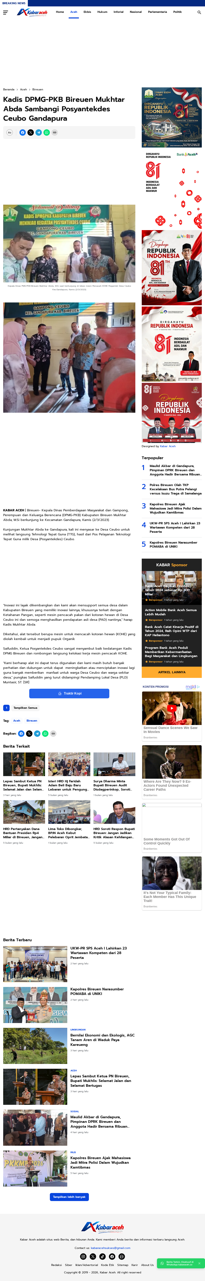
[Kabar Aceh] (32, 12)
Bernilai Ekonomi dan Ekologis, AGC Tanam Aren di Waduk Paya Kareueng (102, 1040)
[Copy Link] (54, 132)
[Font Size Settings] (9, 132)
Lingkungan (77, 1029)
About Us (147, 1265)
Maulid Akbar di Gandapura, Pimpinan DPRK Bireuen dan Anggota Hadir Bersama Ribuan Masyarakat (98, 1122)
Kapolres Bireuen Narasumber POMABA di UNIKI (97, 991)
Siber (68, 1265)
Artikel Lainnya (172, 672)
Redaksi (56, 1265)
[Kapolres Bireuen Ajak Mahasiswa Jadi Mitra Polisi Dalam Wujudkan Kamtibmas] (35, 1169)
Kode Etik (107, 1265)
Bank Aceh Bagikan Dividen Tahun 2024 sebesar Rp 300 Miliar (167, 590)
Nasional (136, 12)
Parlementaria (157, 12)
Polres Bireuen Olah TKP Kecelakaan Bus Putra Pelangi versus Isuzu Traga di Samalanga (176, 489)
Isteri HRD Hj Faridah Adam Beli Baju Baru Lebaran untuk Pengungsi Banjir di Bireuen (68, 785)
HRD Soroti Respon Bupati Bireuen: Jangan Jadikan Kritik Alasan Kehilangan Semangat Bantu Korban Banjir (114, 833)
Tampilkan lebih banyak (69, 1197)
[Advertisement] (102, 53)
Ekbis (87, 12)
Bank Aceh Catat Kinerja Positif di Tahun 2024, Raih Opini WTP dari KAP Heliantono (171, 631)
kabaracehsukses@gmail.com (110, 1248)
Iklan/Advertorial (86, 1265)
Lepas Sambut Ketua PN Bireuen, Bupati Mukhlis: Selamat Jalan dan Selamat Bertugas (24, 785)
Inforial (119, 12)
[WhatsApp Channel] (122, 1256)
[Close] (199, 1263)
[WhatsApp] (46, 132)
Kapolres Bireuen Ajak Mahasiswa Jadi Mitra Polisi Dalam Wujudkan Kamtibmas (100, 1163)
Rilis (73, 1152)
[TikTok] (102, 1256)
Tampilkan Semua (25, 708)
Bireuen (32, 721)
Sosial (74, 1111)
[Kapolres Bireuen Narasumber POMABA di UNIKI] (35, 1005)
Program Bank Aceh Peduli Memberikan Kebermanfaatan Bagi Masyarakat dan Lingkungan (171, 652)
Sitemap (122, 1265)
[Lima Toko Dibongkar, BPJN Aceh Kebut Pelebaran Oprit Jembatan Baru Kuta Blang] (69, 812)
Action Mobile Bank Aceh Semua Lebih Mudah (171, 612)
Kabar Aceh (168, 446)
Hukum (102, 12)
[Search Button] (199, 12)
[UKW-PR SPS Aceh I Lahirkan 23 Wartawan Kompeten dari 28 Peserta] (35, 964)
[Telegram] (38, 132)
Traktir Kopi (72, 693)
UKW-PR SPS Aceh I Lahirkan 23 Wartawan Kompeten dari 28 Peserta (98, 953)
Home (60, 12)
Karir (135, 1265)
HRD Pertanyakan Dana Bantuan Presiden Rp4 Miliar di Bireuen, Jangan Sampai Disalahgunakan (22, 833)
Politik (177, 12)
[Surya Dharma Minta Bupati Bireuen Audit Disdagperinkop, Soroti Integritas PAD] (114, 764)
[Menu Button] (6, 12)
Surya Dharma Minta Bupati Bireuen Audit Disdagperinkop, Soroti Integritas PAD (111, 785)
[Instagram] (83, 1256)
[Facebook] (22, 132)
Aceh (73, 12)
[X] (30, 132)
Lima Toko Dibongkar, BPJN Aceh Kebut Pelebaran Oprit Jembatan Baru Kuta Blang (69, 833)
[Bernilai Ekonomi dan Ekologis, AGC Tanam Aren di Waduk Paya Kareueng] (35, 1046)
